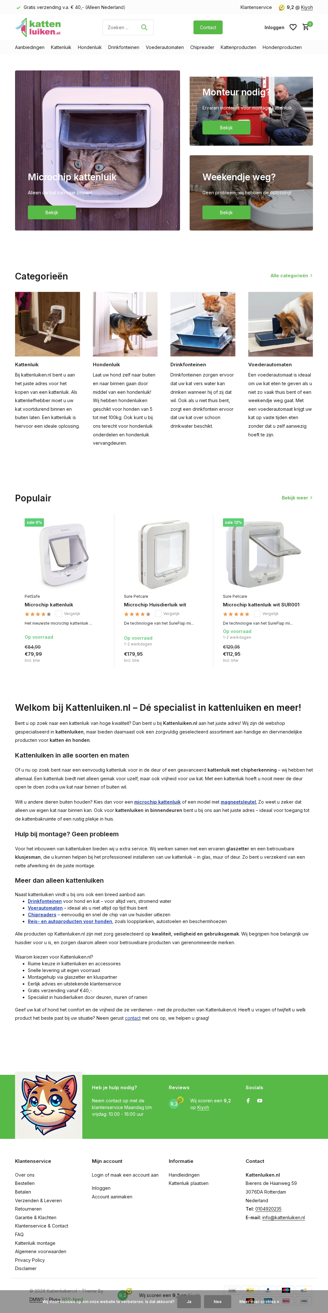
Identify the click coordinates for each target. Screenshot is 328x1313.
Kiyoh (307, 7)
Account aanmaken (112, 1196)
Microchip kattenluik (49, 605)
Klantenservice (256, 7)
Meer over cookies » (259, 1301)
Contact (208, 27)
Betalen (23, 1192)
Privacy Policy (30, 1260)
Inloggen (101, 1188)
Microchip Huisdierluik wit (155, 605)
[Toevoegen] (102, 664)
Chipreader (202, 47)
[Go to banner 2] (251, 108)
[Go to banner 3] (251, 193)
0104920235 (268, 1209)
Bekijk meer (295, 497)
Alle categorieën (289, 275)
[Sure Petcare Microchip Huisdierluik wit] (164, 554)
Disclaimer (26, 1268)
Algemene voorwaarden (40, 1251)
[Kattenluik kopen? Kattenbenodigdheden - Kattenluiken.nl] (39, 27)
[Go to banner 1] (97, 150)
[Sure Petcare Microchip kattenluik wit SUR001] (263, 554)
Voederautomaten (165, 47)
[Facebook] (248, 1101)
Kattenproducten (238, 47)
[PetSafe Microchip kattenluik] (65, 554)
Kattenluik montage (35, 1243)
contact (133, 1018)
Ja (189, 1301)
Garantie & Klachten (35, 1217)
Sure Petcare (136, 596)
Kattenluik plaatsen (189, 1183)
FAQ (19, 1234)
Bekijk (51, 212)
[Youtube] (259, 1101)
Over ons (25, 1175)
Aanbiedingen (30, 47)
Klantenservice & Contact (41, 1225)
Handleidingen (184, 1175)
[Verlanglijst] (293, 27)
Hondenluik (90, 47)
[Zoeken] (144, 27)
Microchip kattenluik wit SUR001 (261, 605)
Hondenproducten (282, 47)
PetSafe (32, 596)
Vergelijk (72, 613)
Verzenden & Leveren (38, 1200)
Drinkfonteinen (123, 47)
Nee (218, 1301)
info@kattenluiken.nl (283, 1217)
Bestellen (25, 1183)
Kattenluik (61, 47)
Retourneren (28, 1209)
